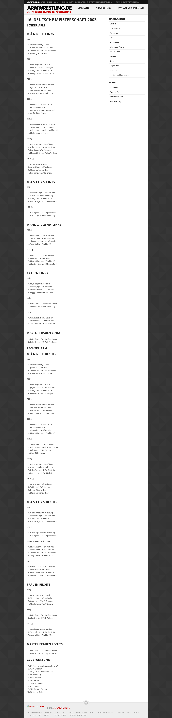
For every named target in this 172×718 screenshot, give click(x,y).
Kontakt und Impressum (131, 8)
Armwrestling (103, 8)
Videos (47, 715)
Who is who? (115, 52)
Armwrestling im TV (54, 712)
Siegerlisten (114, 66)
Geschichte (114, 33)
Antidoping (114, 70)
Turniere (113, 61)
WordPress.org (115, 101)
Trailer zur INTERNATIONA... (127, 2)
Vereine (113, 56)
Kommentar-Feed (116, 97)
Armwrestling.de (61, 708)
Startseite (83, 8)
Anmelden (114, 87)
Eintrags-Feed (115, 92)
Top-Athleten (115, 42)
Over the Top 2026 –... (49, 2)
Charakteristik (115, 28)
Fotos (112, 38)
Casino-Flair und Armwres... (74, 2)
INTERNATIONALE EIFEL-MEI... (100, 2)
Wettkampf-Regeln (117, 47)
